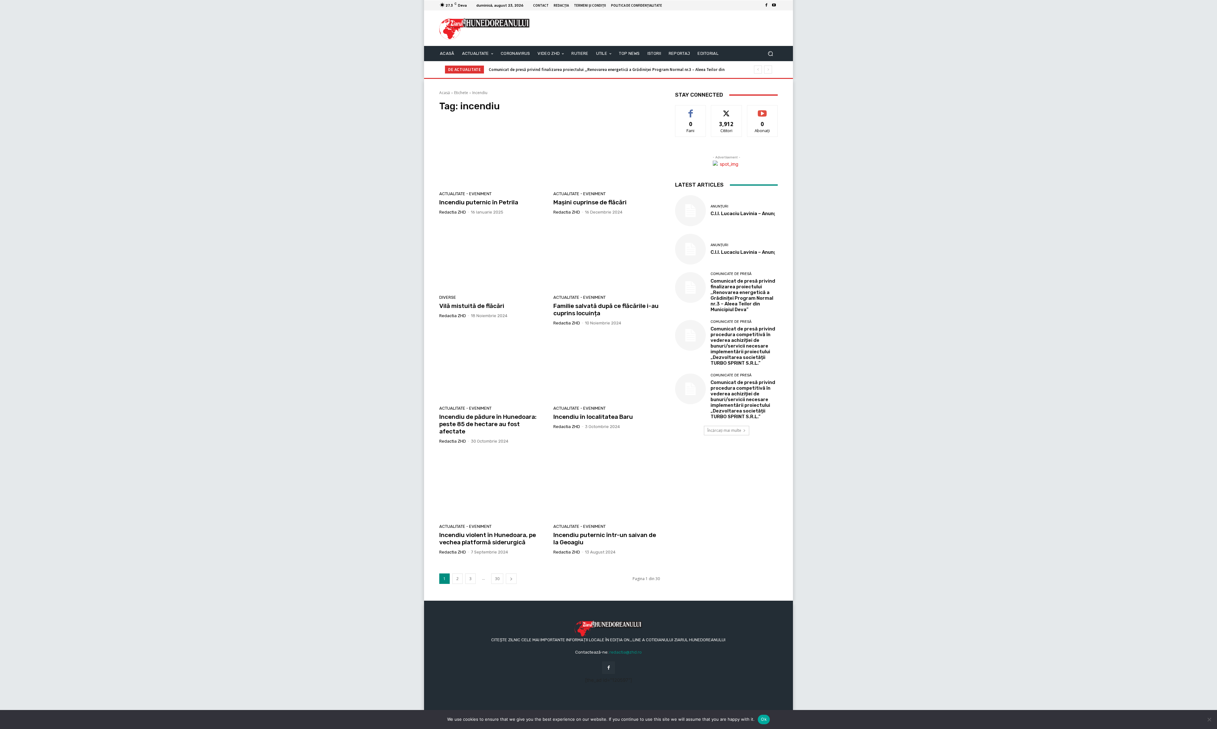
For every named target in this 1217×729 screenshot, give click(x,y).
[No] (1209, 719)
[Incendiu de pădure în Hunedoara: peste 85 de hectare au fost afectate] (492, 368)
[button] (770, 53)
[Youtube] (774, 5)
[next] (768, 70)
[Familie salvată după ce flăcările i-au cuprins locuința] (606, 257)
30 (497, 578)
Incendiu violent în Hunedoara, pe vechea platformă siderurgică (487, 538)
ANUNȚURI (719, 206)
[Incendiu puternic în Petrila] (492, 153)
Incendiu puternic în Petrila (478, 202)
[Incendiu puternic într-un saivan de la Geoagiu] (606, 486)
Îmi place (690, 110)
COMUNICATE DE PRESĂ (731, 274)
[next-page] (511, 578)
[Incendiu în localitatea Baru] (606, 368)
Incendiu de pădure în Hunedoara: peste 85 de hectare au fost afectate (488, 424)
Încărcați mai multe (724, 430)
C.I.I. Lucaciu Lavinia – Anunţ (743, 213)
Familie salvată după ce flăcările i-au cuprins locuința (606, 309)
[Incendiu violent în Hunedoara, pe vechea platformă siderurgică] (492, 486)
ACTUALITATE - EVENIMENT (465, 194)
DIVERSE (447, 297)
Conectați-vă (726, 110)
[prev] (758, 70)
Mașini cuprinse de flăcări (590, 202)
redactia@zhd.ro (625, 652)
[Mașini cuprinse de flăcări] (606, 153)
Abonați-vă (762, 110)
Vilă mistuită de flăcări (471, 306)
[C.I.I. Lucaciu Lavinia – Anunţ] (690, 210)
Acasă (444, 92)
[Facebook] (766, 5)
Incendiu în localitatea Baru (593, 416)
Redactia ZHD (452, 212)
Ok (764, 719)
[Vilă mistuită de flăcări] (492, 257)
